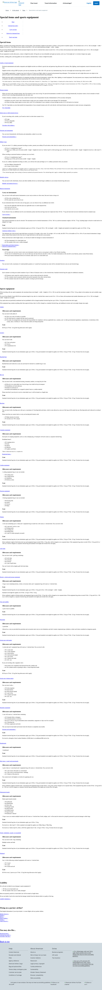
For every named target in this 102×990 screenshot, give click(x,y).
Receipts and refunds (15, 955)
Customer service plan (15, 972)
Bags (24, 10)
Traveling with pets (5, 936)
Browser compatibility (36, 975)
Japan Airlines (3, 918)
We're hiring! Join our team (38, 955)
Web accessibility (35, 978)
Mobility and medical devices (9, 183)
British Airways (4, 914)
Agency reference (14, 961)
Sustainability (34, 969)
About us (33, 952)
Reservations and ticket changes (10, 245)
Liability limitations (5, 899)
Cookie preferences (36, 966)
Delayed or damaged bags (9, 246)
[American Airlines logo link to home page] (10, 3)
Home (7, 10)
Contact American (14, 952)
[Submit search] (79, 3)
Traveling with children (8, 125)
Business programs (57, 952)
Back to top (5, 941)
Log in (96, 3)
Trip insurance (56, 958)
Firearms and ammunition (8, 729)
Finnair (2, 915)
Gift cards (55, 955)
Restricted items (6, 454)
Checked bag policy (5, 935)
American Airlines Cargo (8, 230)
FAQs (10, 958)
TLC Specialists (6, 107)
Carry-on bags (6, 214)
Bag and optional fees (15, 966)
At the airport (15, 10)
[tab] (34, 3)
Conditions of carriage (15, 975)
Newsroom (33, 961)
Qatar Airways (4, 921)
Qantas (2, 919)
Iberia (1, 917)
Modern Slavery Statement (38, 972)
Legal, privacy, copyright (37, 963)
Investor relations (35, 958)
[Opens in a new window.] (21, 3)
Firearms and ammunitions (9, 136)
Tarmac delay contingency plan (18, 969)
